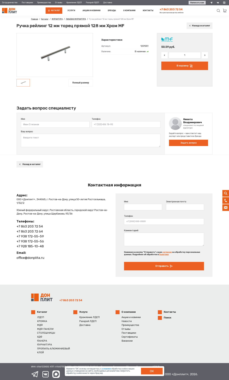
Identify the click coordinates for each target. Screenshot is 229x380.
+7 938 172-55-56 (30, 241)
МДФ (40, 325)
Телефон (96, 119)
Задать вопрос (188, 143)
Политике (164, 254)
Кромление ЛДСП (74, 2)
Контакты (148, 10)
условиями (106, 369)
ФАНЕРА (42, 340)
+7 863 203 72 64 (30, 231)
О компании (129, 10)
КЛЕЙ (40, 352)
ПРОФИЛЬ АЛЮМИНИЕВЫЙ (53, 348)
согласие (167, 252)
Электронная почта (176, 201)
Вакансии (127, 340)
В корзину (183, 65)
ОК (152, 371)
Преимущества (44, 2)
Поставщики (27, 2)
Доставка (107, 2)
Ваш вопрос (27, 131)
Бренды (112, 10)
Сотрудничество (9, 2)
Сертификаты (130, 337)
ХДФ (39, 337)
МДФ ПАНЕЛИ (45, 329)
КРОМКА (42, 321)
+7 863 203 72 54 (171, 9)
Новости (127, 321)
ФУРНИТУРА (44, 344)
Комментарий (131, 230)
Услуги (71, 10)
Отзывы (58, 2)
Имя (23, 119)
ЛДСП (40, 317)
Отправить (162, 266)
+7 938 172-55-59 (30, 236)
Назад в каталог (201, 25)
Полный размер (80, 82)
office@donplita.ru (30, 258)
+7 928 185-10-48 (30, 246)
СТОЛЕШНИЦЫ (46, 333)
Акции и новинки (91, 10)
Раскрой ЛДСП (92, 2)
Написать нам (197, 3)
